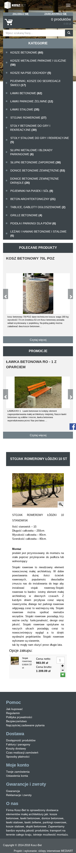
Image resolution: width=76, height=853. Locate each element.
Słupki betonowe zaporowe (35, 162)
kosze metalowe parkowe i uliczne (38, 62)
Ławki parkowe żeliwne (31, 101)
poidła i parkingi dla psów (33, 223)
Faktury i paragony (18, 744)
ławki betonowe (26, 93)
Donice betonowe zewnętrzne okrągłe (34, 180)
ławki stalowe (24, 109)
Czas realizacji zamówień (22, 752)
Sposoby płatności (17, 756)
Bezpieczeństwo (16, 721)
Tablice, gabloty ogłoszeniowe (37, 207)
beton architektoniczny (33, 199)
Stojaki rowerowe (28, 117)
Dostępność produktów (20, 740)
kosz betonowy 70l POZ (30, 258)
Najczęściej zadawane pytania (25, 725)
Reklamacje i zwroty (19, 795)
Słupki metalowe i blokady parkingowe (31, 152)
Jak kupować (14, 709)
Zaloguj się (21, 14)
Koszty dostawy (16, 748)
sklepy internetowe (49, 850)
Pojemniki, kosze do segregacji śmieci (35, 83)
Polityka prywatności (19, 717)
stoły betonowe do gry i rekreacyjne (30, 127)
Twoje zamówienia (18, 771)
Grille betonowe (26, 215)
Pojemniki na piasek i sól (31, 190)
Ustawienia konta (17, 775)
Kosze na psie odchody (30, 72)
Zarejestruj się (55, 14)
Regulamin (13, 713)
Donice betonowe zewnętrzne (37, 170)
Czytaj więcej (38, 339)
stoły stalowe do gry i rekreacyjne (39, 140)
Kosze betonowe (26, 52)
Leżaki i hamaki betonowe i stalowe (38, 233)
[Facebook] (73, 426)
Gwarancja (13, 791)
